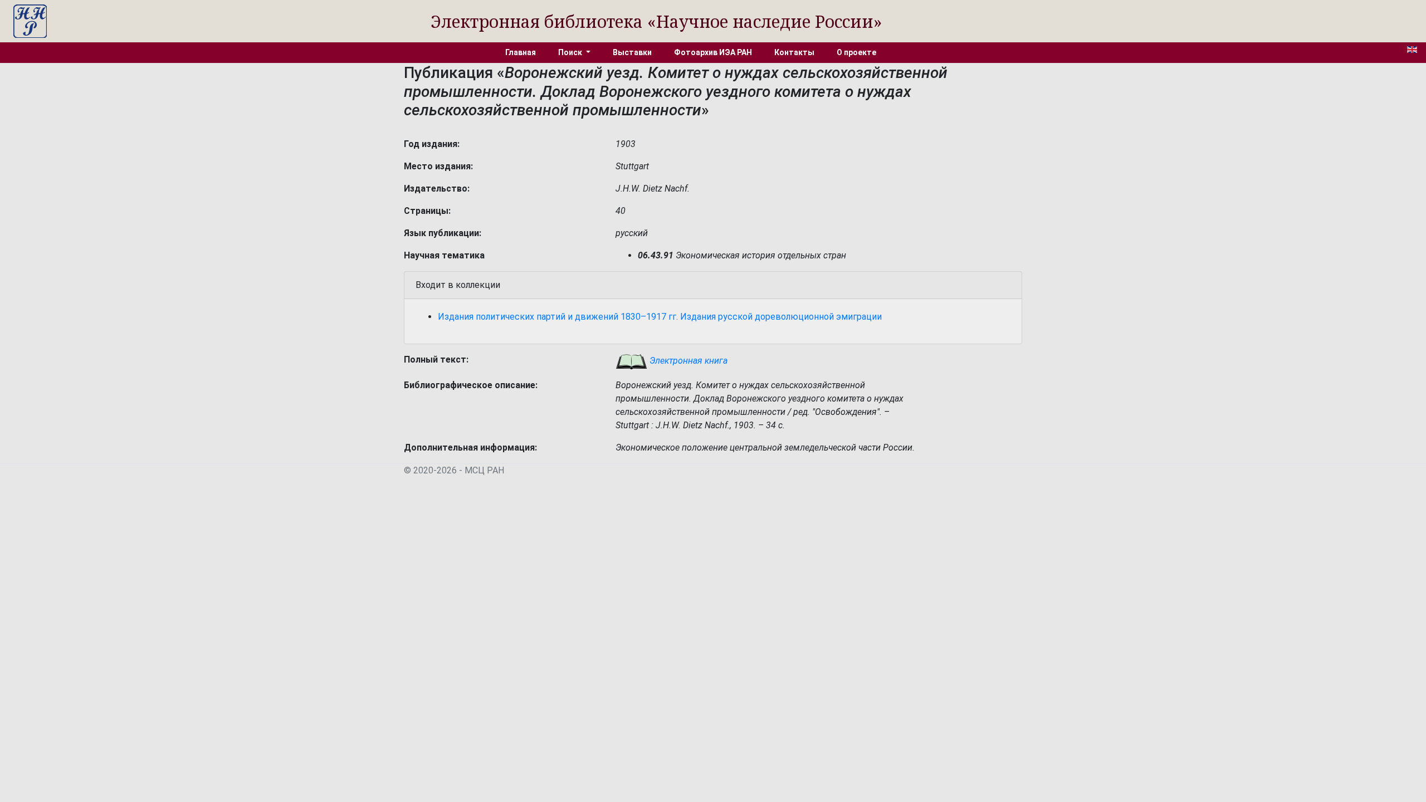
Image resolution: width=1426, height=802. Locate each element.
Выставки (632, 52)
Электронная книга (687, 360)
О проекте (856, 52)
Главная (520, 52)
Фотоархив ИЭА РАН (713, 52)
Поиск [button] (571, 52)
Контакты (794, 52)
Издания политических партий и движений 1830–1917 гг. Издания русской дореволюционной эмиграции (660, 316)
